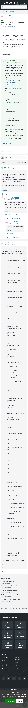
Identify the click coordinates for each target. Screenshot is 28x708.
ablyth (5, 243)
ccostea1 (6, 16)
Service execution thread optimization (11, 599)
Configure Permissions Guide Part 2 (10, 594)
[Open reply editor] (14, 157)
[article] (14, 180)
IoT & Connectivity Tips (7, 583)
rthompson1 (12, 222)
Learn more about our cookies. (17, 698)
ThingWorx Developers (8, 11)
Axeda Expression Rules (7, 581)
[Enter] (2, 7)
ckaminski (7, 60)
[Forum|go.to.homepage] (8, 3)
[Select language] (17, 3)
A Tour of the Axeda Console (9, 590)
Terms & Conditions (6, 608)
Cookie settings (16, 608)
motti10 (6, 167)
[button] (2, 3)
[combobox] (14, 7)
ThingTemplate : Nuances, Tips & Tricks (12, 585)
